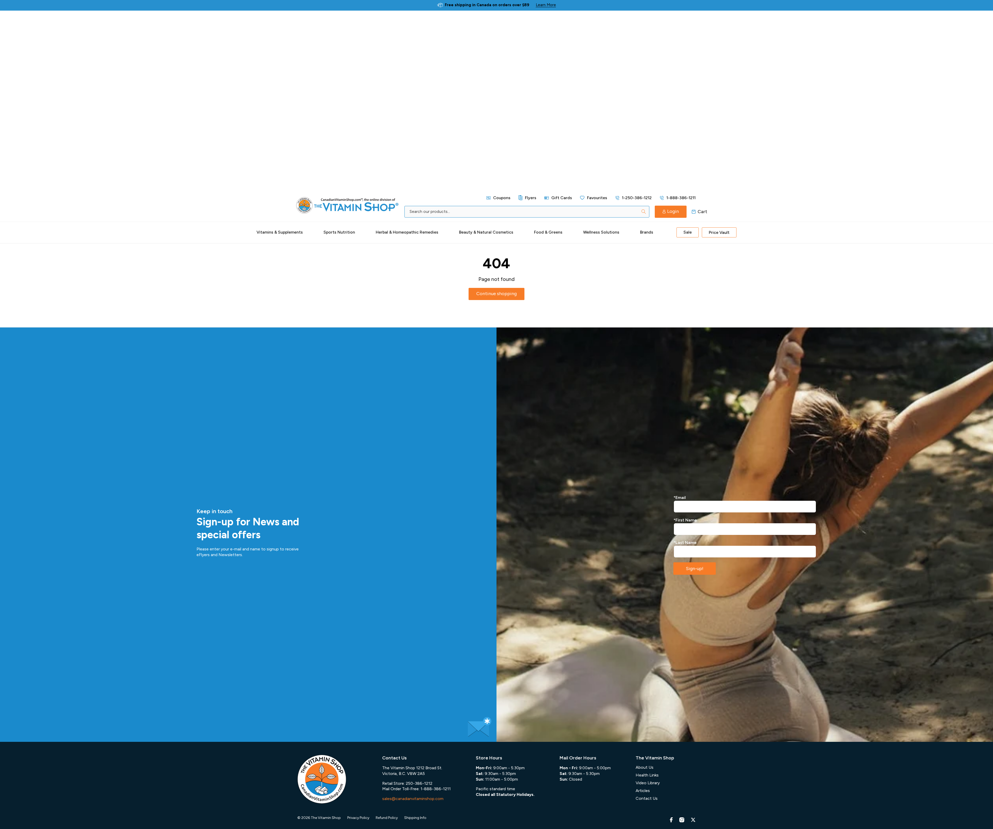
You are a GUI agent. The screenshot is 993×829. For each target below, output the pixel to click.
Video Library (648, 782)
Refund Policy (387, 818)
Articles (643, 790)
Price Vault (719, 232)
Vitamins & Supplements (280, 232)
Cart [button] (694, 211)
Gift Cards (561, 197)
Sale (687, 232)
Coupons (501, 197)
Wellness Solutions (601, 232)
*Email (680, 497)
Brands (646, 232)
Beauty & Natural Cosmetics (486, 232)
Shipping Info (415, 818)
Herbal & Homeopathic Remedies (407, 232)
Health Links (647, 775)
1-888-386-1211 (681, 197)
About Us (644, 767)
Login (673, 211)
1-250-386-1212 (637, 197)
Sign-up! (694, 568)
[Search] (643, 211)
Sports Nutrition (339, 232)
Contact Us (647, 798)
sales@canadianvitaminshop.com (412, 798)
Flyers (530, 197)
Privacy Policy (358, 818)
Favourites (597, 197)
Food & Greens (548, 232)
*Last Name (685, 542)
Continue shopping (496, 293)
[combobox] (526, 212)
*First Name (685, 520)
